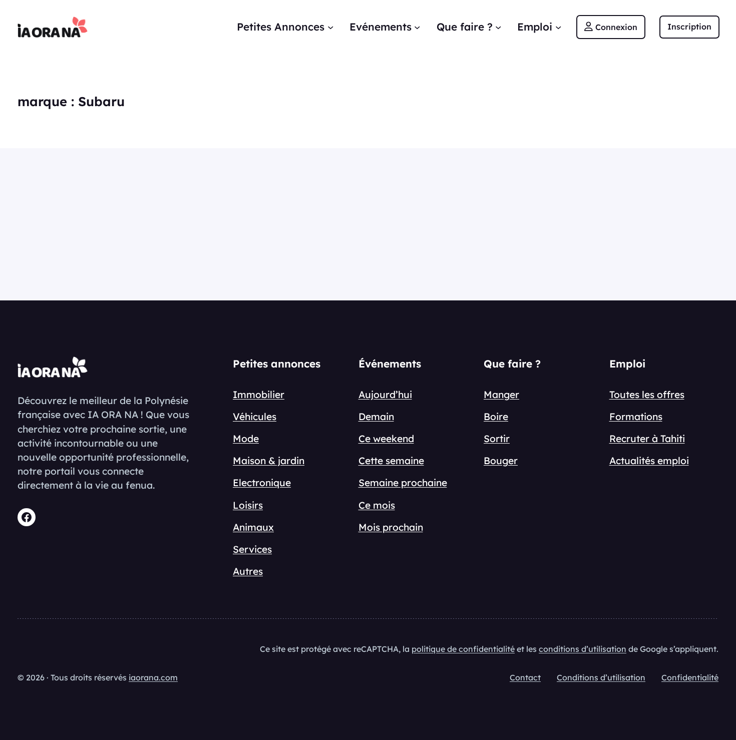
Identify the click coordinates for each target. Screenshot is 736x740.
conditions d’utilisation (582, 649)
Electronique (262, 483)
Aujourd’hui (385, 395)
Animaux (253, 527)
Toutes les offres (646, 395)
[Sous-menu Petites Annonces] (330, 27)
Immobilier (258, 395)
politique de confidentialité (463, 649)
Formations (635, 417)
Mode (246, 439)
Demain (376, 417)
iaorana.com (153, 677)
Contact (525, 677)
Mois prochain (390, 527)
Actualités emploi (649, 461)
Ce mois (376, 505)
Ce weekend (386, 439)
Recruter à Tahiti (647, 439)
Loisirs (248, 505)
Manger (501, 395)
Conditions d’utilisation (601, 677)
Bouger (501, 461)
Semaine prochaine (402, 483)
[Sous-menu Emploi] (558, 27)
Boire (496, 417)
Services (252, 549)
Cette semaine (391, 461)
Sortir (497, 439)
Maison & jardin (268, 461)
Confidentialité (689, 677)
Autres (248, 571)
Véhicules (254, 417)
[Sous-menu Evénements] (417, 27)
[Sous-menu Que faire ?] (498, 27)
